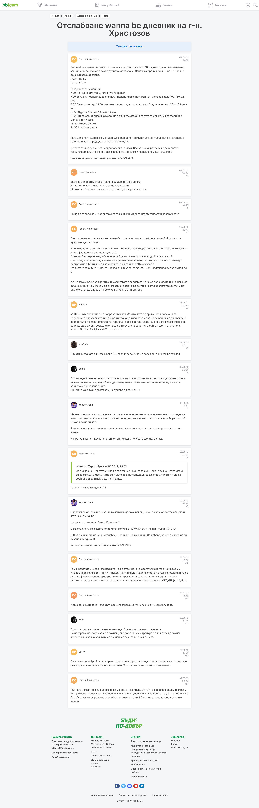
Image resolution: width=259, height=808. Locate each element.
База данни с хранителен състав (148, 752)
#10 (186, 563)
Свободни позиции (101, 755)
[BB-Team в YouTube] (135, 786)
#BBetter (175, 740)
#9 (187, 506)
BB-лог (95, 763)
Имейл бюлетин (100, 760)
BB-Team (96, 736)
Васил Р (83, 304)
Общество (177, 736)
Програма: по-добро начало (67, 741)
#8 (187, 457)
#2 (187, 208)
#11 (186, 599)
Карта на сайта (160, 795)
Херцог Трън (86, 404)
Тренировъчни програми (144, 760)
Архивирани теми (87, 15)
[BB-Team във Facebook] (117, 786)
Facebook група (179, 747)
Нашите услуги (61, 736)
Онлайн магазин (60, 757)
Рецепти (135, 756)
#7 (187, 408)
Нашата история (100, 740)
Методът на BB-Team (103, 744)
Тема (105, 15)
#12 (186, 623)
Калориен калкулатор (143, 749)
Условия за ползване (102, 795)
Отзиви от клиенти (101, 747)
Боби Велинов (86, 453)
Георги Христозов (89, 59)
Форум (55, 15)
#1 (187, 176)
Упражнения (138, 764)
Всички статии (139, 776)
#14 (186, 684)
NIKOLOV (83, 344)
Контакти (96, 766)
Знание (135, 736)
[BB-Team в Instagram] (129, 786)
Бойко (82, 368)
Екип (93, 752)
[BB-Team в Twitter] (123, 786)
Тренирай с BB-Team (62, 744)
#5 (187, 348)
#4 (187, 308)
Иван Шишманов (88, 172)
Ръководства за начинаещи (146, 741)
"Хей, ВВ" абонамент (62, 748)
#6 (187, 372)
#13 (186, 655)
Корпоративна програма (64, 752)
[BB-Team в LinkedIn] (141, 786)
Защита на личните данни (133, 795)
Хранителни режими (142, 746)
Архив (68, 15)
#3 (187, 232)
